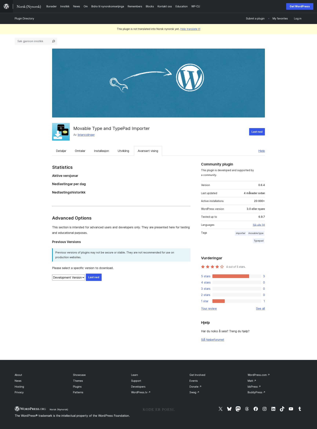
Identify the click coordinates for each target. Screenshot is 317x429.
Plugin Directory (24, 18)
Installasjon (101, 151)
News (18, 380)
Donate (196, 386)
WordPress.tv (141, 392)
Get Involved (197, 374)
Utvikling (123, 151)
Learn (134, 374)
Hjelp (261, 151)
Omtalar (80, 151)
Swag (194, 392)
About (18, 374)
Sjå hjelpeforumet (212, 339)
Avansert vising (148, 151)
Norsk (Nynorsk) (59, 409)
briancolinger (86, 135)
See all (260, 308)
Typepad (258, 240)
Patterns (78, 392)
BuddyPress (256, 392)
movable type (255, 233)
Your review (209, 308)
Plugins (77, 386)
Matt (252, 380)
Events (194, 380)
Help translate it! (190, 28)
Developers (138, 386)
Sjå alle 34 (259, 224)
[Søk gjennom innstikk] (53, 41)
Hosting (19, 386)
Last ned (257, 131)
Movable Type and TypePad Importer (111, 128)
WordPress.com (259, 374)
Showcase (79, 374)
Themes (78, 380)
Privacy (19, 392)
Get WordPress (300, 6)
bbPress (254, 386)
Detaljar (61, 151)
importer (240, 233)
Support (136, 380)
